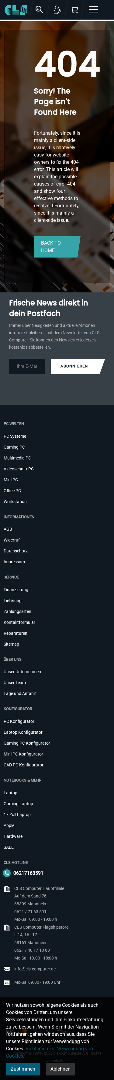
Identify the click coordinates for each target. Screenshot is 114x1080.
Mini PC (11, 479)
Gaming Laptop (18, 803)
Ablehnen (60, 1069)
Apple (9, 825)
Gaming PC (14, 447)
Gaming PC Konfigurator (27, 743)
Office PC (12, 490)
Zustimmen (23, 1069)
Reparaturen (15, 633)
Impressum (14, 561)
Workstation (15, 501)
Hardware (13, 836)
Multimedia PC (17, 458)
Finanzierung (16, 589)
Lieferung (13, 600)
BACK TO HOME (51, 247)
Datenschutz (16, 550)
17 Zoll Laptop (17, 814)
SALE (9, 847)
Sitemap (11, 644)
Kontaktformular (19, 622)
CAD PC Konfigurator (23, 764)
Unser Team (15, 682)
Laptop (10, 792)
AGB (8, 529)
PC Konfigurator (19, 721)
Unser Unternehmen (22, 671)
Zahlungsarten (17, 611)
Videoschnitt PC (19, 468)
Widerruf (12, 540)
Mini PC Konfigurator (23, 754)
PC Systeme (15, 436)
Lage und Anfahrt (20, 693)
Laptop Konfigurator (23, 732)
